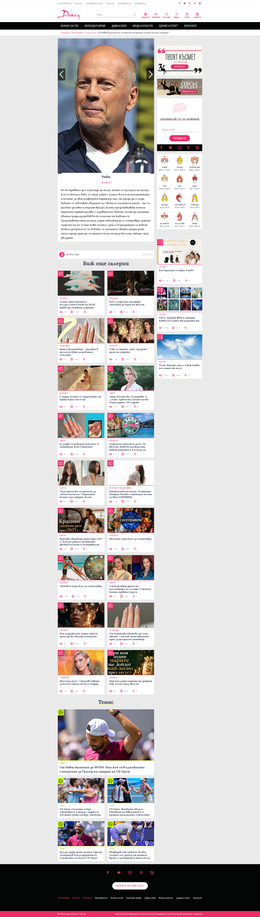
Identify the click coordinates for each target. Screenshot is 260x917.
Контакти (87, 898)
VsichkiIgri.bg (140, 3)
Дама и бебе (119, 25)
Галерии (156, 17)
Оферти (197, 17)
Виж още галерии (106, 263)
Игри (187, 17)
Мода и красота (143, 25)
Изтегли (180, 66)
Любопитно (77, 32)
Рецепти (145, 17)
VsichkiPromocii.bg (94, 3)
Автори (76, 898)
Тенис (106, 702)
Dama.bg (78, 3)
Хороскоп (190, 25)
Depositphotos (101, 898)
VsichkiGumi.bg (124, 3)
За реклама (63, 898)
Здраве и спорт (168, 25)
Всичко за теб (69, 25)
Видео (177, 17)
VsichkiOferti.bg (64, 3)
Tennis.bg (110, 3)
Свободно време (95, 25)
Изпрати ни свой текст (130, 885)
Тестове (166, 17)
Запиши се (179, 138)
